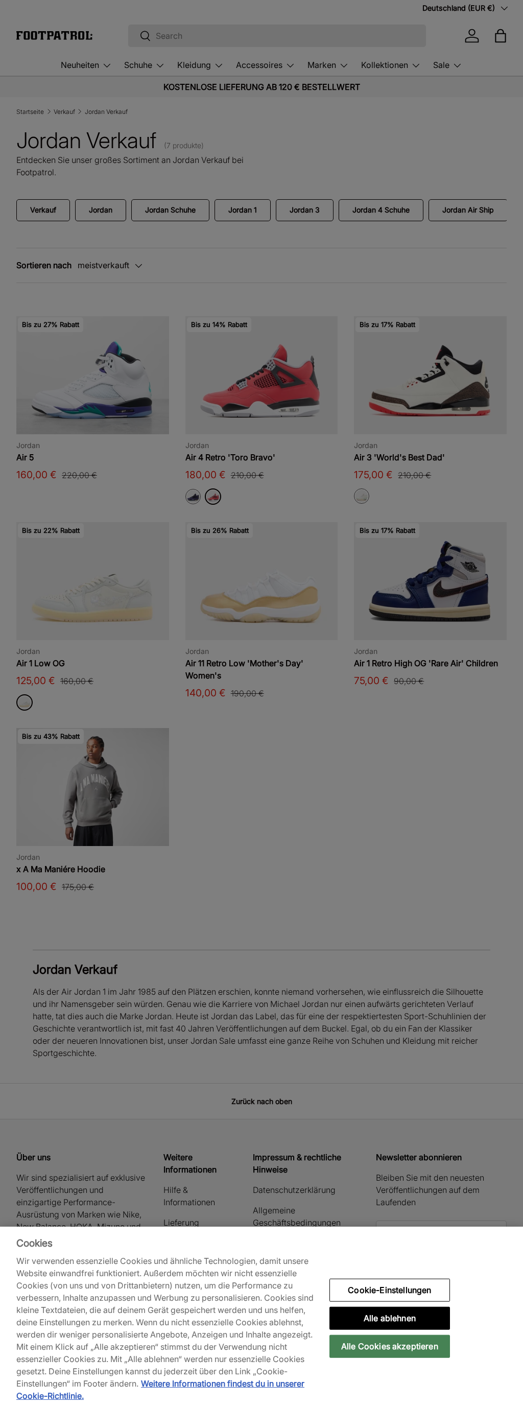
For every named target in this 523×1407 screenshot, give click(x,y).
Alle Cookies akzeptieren (389, 1346)
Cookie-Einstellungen (389, 1289)
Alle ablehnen (390, 1317)
